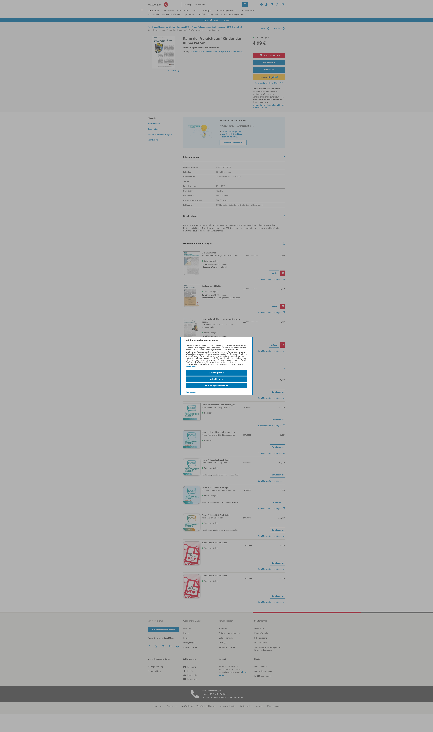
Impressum (191, 392)
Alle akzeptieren (216, 373)
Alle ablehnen (216, 379)
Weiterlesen (191, 366)
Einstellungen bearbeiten (216, 385)
